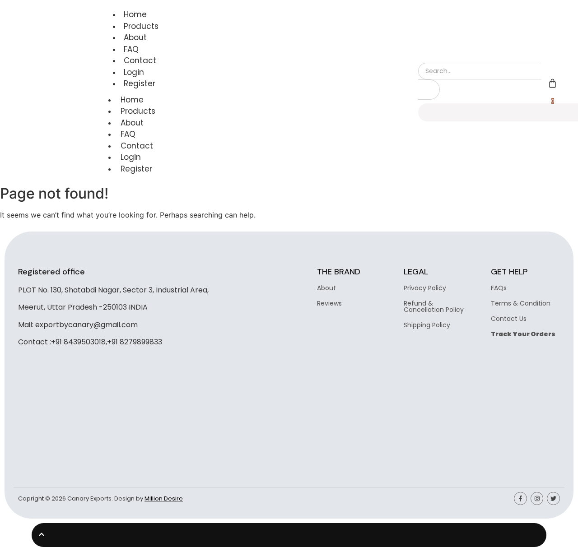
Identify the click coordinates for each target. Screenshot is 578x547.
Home (135, 14)
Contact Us (509, 318)
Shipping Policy (427, 324)
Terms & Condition (520, 303)
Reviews (329, 303)
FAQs (499, 287)
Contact (140, 60)
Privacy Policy (425, 287)
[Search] (429, 89)
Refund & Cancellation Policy (434, 306)
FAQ (131, 49)
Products (141, 26)
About (135, 37)
